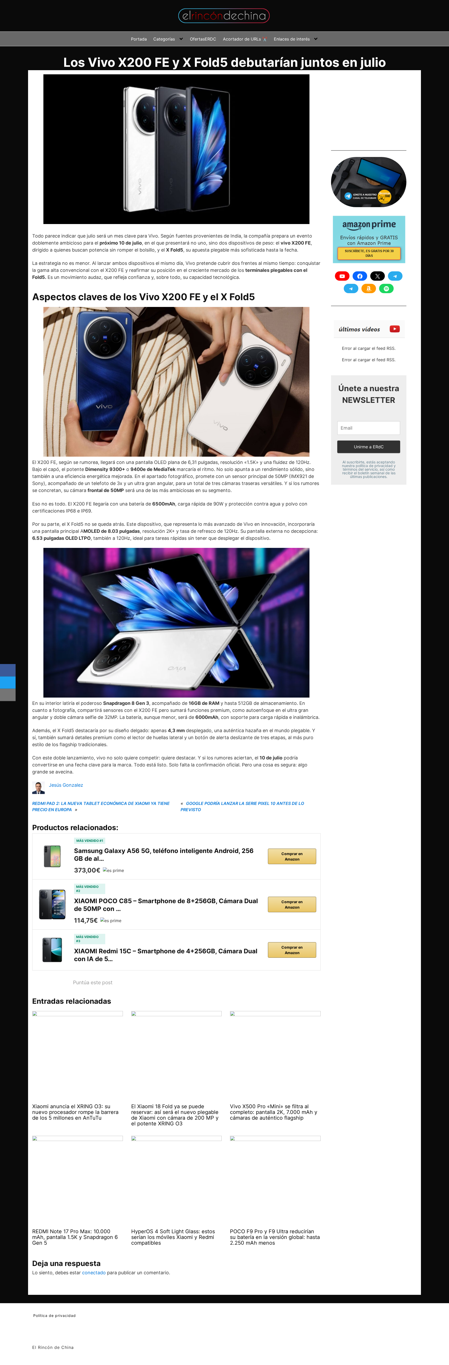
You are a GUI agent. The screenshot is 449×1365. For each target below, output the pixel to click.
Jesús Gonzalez (66, 785)
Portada (139, 39)
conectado (94, 1272)
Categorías (164, 39)
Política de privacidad (54, 1315)
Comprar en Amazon (292, 856)
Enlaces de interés (292, 39)
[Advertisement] (370, 106)
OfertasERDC (203, 39)
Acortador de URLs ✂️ (245, 39)
